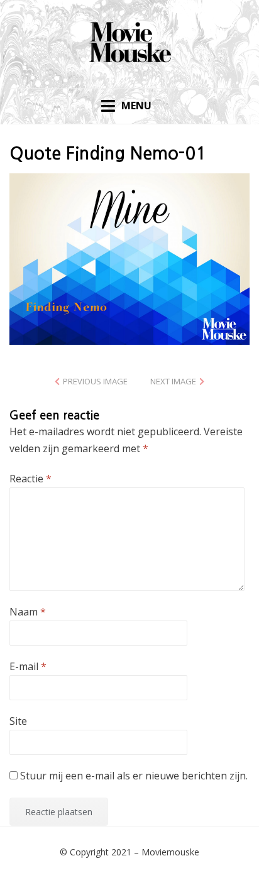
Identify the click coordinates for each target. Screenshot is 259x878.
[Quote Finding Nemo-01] (129, 258)
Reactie (30, 478)
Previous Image (95, 381)
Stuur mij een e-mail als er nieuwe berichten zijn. (134, 776)
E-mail (28, 666)
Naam (27, 612)
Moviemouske (170, 852)
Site (18, 721)
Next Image (173, 381)
